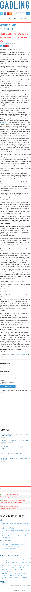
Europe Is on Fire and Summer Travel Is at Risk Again (15, 567)
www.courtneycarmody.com (20, 354)
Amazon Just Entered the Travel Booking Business (14, 573)
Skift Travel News (4, 383)
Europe (6, 19)
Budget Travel (13, 21)
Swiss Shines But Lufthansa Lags (10, 550)
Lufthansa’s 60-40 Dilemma (9, 548)
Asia (1, 19)
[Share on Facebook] (4, 46)
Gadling (15, 5)
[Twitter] (1, 13)
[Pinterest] (8, 13)
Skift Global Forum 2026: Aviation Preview (12, 544)
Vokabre (8, 354)
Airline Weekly (5, 541)
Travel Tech (21, 21)
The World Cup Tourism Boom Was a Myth (12, 575)
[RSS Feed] (10, 13)
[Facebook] (5, 13)
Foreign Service (4, 122)
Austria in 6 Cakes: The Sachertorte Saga (11, 453)
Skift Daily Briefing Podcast (9, 556)
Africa (10, 19)
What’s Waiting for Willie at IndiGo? (11, 552)
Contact (28, 590)
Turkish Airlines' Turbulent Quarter (11, 546)
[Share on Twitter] (1, 46)
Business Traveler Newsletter (6, 382)
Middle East (17, 19)
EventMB (3, 582)
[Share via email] (8, 46)
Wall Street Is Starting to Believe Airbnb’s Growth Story (15, 534)
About (23, 590)
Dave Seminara (5, 43)
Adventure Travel (4, 21)
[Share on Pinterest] (6, 46)
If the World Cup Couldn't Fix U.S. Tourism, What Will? (15, 566)
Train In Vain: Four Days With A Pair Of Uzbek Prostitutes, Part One (14, 37)
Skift (2, 520)
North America (25, 19)
